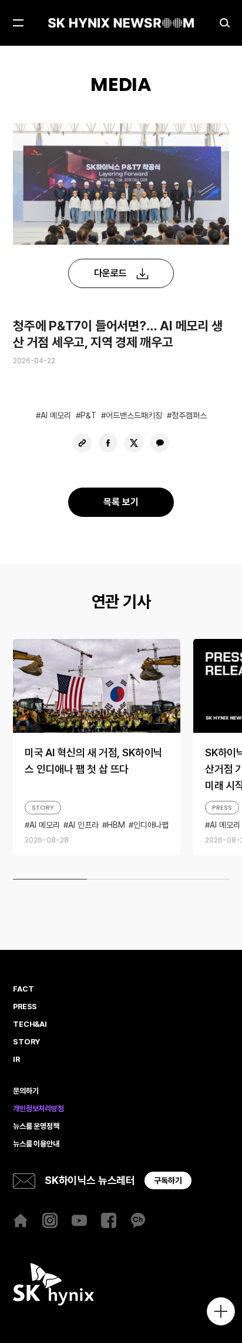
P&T (88, 415)
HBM (116, 825)
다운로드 (110, 273)
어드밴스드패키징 (134, 415)
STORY (43, 807)
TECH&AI (30, 1024)
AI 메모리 (56, 415)
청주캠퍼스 (189, 415)
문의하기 (25, 1091)
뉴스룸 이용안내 (36, 1144)
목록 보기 (121, 502)
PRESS (222, 807)
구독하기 (168, 1180)
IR (16, 1060)
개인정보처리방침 (38, 1109)
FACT (23, 989)
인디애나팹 (151, 825)
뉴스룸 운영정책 (36, 1126)
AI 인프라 (83, 825)
